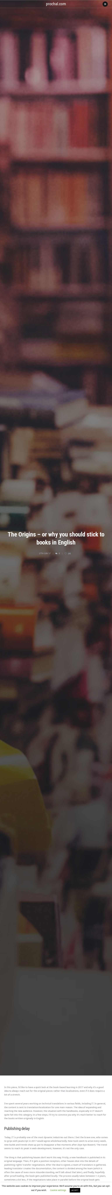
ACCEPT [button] (74, 1190)
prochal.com (56, 3)
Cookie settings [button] (58, 1190)
